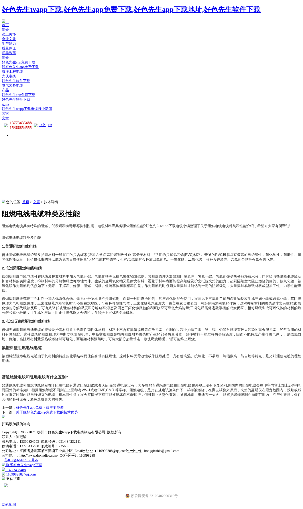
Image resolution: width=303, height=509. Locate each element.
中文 (42, 125)
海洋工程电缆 (12, 71)
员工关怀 (9, 34)
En (50, 125)
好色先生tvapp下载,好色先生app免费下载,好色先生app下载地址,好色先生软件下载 (131, 9)
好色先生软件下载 (16, 81)
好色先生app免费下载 (18, 62)
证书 (5, 104)
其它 (5, 113)
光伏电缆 (9, 76)
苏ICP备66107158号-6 (21, 460)
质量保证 (9, 48)
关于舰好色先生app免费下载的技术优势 (47, 412)
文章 (5, 118)
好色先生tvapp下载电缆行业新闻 (27, 109)
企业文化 (9, 39)
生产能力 (9, 43)
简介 (5, 29)
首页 (5, 25)
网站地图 (9, 505)
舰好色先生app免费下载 (20, 67)
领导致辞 (9, 53)
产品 (5, 90)
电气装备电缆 (12, 85)
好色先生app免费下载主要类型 (40, 407)
